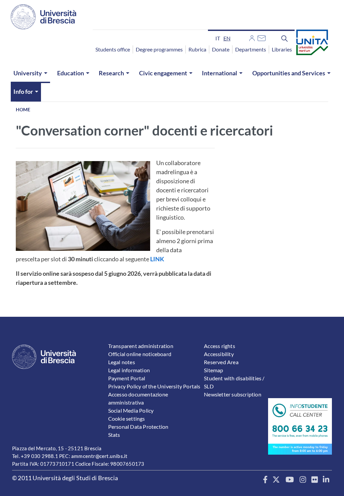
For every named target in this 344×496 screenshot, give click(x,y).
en (226, 38)
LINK (157, 259)
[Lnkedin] (326, 480)
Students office (112, 49)
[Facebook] (265, 480)
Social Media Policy (131, 410)
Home (23, 109)
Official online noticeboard (139, 354)
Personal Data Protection (138, 426)
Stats (114, 434)
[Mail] (261, 37)
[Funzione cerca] (284, 38)
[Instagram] (302, 480)
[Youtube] (290, 480)
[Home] (43, 17)
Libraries (282, 49)
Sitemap (213, 370)
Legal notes (121, 362)
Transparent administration (140, 346)
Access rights (219, 346)
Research (111, 73)
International (219, 73)
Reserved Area (221, 362)
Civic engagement (163, 73)
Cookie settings (126, 418)
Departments (250, 49)
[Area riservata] (252, 37)
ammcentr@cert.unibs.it (99, 456)
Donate (220, 49)
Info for (23, 91)
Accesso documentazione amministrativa (138, 398)
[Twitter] (276, 480)
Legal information (129, 370)
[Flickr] (314, 480)
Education (70, 73)
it (217, 38)
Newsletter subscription (232, 394)
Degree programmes (159, 49)
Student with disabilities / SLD (234, 382)
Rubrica (197, 49)
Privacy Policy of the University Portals (154, 386)
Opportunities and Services (288, 73)
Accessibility (219, 354)
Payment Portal (126, 378)
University (27, 73)
